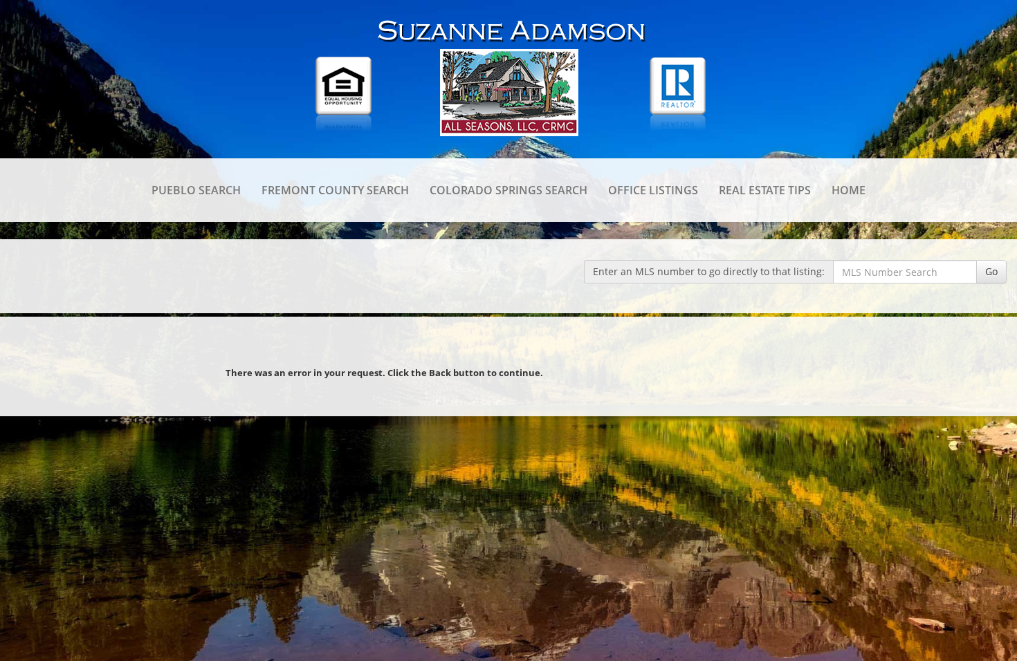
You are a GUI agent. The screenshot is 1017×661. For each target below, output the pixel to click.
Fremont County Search (335, 190)
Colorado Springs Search (508, 190)
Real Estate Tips (765, 190)
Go (991, 271)
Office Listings (653, 190)
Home (848, 190)
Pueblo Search (196, 190)
